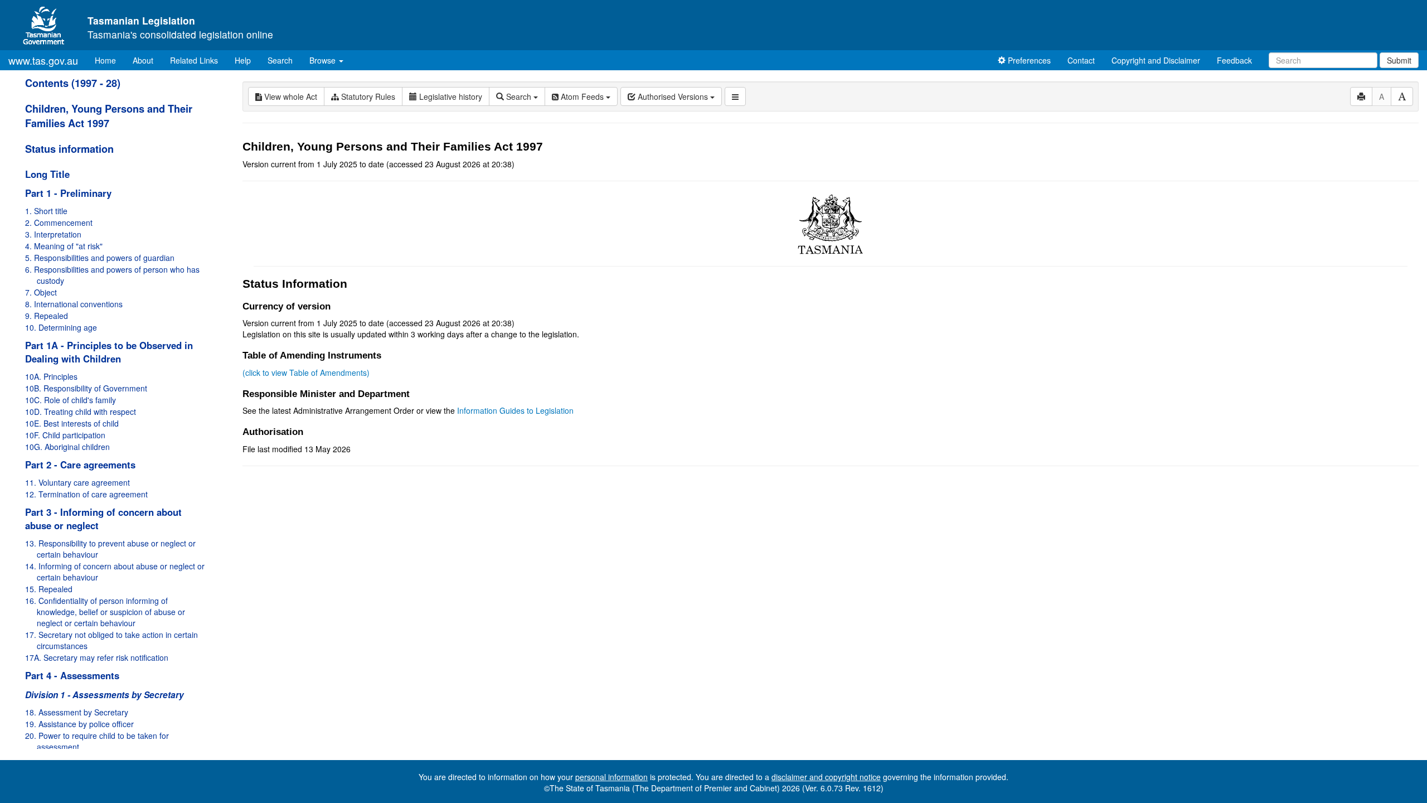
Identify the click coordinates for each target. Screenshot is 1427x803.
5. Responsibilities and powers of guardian (99, 257)
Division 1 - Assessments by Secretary (104, 695)
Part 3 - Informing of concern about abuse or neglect (103, 518)
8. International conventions (74, 303)
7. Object (41, 292)
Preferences (1028, 60)
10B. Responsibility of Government (86, 388)
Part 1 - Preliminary (68, 193)
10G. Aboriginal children (67, 446)
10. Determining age (61, 327)
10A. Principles (51, 376)
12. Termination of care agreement (86, 494)
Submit (1399, 60)
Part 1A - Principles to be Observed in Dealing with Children (109, 351)
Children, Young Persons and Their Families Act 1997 (108, 115)
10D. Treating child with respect (80, 411)
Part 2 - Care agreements (80, 464)
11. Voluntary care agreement (77, 482)
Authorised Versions (672, 96)
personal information (611, 776)
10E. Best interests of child (72, 423)
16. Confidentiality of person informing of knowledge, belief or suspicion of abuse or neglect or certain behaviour (105, 611)
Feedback (1234, 60)
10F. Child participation (65, 435)
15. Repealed (48, 588)
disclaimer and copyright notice (826, 776)
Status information (69, 149)
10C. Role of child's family (70, 399)
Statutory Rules (367, 96)
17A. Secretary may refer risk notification (96, 657)
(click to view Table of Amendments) (306, 372)
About (143, 60)
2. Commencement (59, 222)
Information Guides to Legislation (515, 410)
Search (280, 60)
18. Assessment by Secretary (76, 712)
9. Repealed (46, 315)
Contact (1081, 60)
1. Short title (46, 210)
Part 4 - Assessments (72, 675)
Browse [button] (323, 60)
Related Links (194, 60)
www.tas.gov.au (43, 60)
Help (243, 60)
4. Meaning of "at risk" (64, 245)
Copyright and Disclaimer (1155, 60)
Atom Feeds (582, 96)
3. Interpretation (53, 234)
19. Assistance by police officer (79, 723)
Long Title (47, 174)
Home (109, 60)
